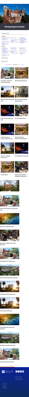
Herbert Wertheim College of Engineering (23, 42)
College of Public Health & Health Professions (6, 51)
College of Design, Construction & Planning (23, 38)
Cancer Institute (4, 47)
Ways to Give (4, 61)
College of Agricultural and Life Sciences (6, 38)
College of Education (5, 39)
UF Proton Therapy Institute (22, 53)
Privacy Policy (4, 388)
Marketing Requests (18, 379)
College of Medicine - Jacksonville (5, 49)
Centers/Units (4, 58)
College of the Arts (13, 37)
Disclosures (4, 386)
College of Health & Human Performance (15, 40)
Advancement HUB (18, 376)
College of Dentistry (14, 47)
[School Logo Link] (8, 371)
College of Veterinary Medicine (14, 51)
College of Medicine (22, 47)
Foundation (4, 385)
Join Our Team (4, 383)
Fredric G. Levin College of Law (14, 42)
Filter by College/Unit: (8, 64)
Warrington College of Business (5, 44)
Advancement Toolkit (18, 378)
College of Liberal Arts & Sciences (5, 42)
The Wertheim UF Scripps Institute (5, 55)
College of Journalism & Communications (23, 40)
